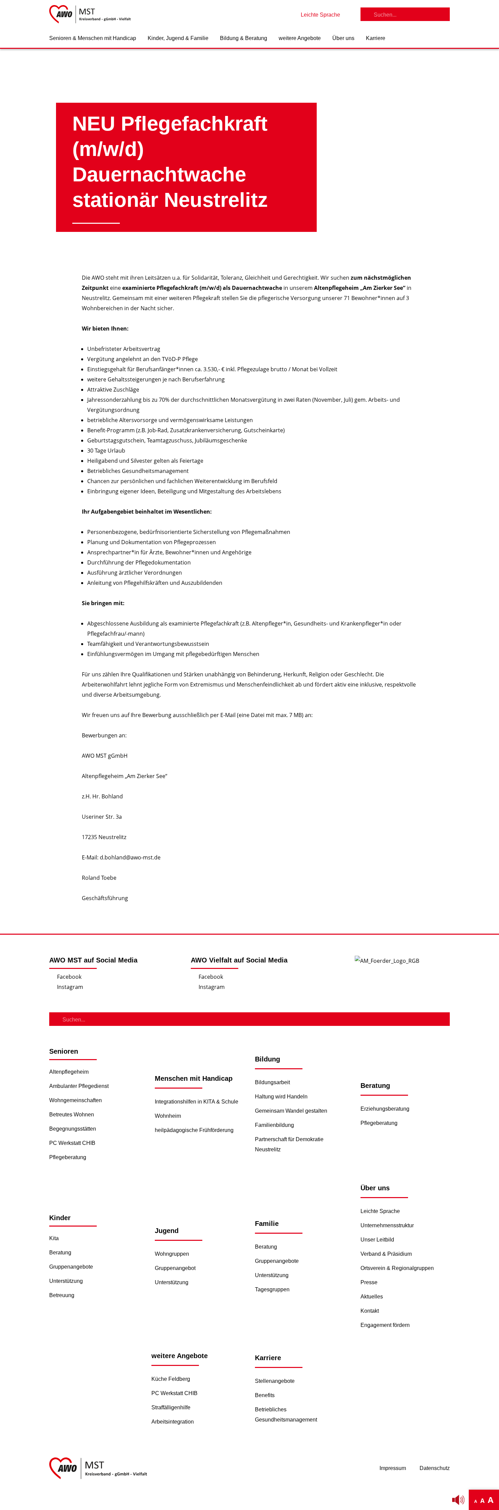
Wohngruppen (172, 1254)
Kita (54, 1238)
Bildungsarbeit (272, 1082)
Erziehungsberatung (385, 1109)
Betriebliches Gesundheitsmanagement (286, 1415)
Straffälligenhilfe (170, 1407)
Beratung (60, 1252)
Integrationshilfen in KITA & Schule (196, 1102)
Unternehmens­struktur (387, 1225)
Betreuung (61, 1295)
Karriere (375, 38)
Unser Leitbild (377, 1240)
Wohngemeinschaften (75, 1100)
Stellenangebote (275, 1381)
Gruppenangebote (71, 1267)
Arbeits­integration (172, 1422)
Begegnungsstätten (72, 1129)
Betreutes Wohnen (71, 1114)
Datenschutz (435, 1468)
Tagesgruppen (272, 1289)
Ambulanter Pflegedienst (79, 1086)
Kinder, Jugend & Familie (178, 38)
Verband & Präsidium (386, 1254)
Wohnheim (168, 1116)
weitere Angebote (300, 38)
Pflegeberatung (67, 1157)
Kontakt (370, 1311)
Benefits (265, 1395)
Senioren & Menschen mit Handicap (92, 38)
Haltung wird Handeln (281, 1096)
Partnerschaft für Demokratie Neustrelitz (289, 1144)
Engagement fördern (385, 1325)
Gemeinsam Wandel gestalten (291, 1111)
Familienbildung (274, 1125)
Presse (369, 1282)
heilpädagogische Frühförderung (194, 1130)
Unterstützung (66, 1281)
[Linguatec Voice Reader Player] (458, 1500)
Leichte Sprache (380, 1211)
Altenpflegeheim (69, 1072)
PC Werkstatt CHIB (72, 1143)
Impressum (393, 1468)
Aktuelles (372, 1296)
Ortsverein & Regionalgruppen (397, 1268)
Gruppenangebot (175, 1268)
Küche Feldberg (170, 1379)
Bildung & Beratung (243, 38)
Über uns (343, 38)
